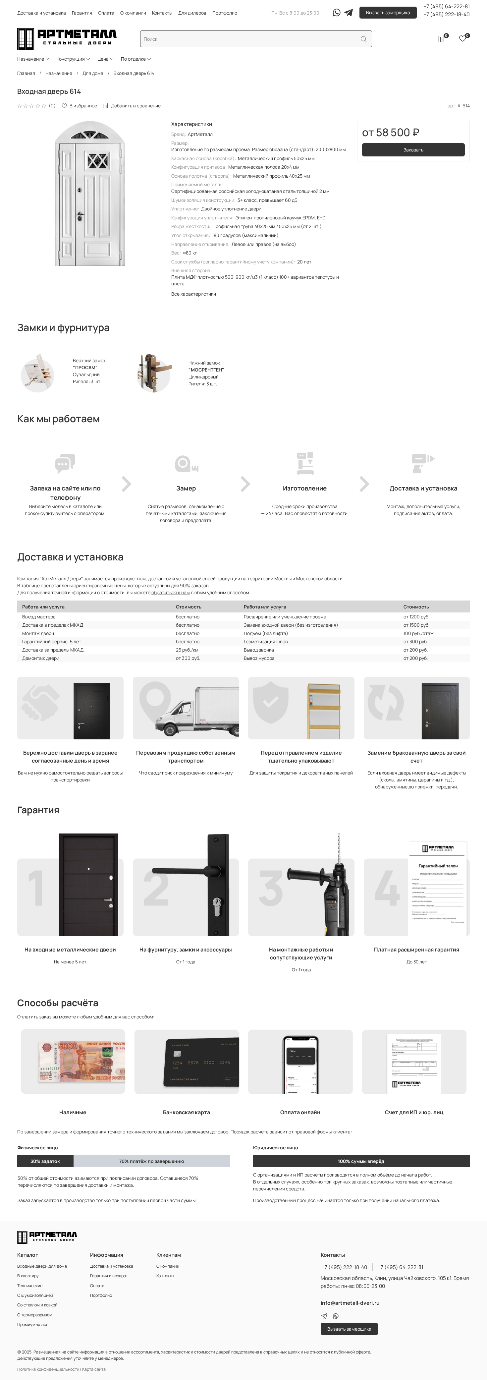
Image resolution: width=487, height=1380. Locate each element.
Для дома (92, 73)
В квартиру (28, 1276)
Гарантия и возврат (109, 1276)
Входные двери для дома (42, 1266)
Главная (26, 73)
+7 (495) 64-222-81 (446, 6)
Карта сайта (94, 1369)
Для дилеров (192, 13)
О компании (133, 13)
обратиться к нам (170, 592)
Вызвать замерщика (388, 12)
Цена (103, 59)
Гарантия (82, 13)
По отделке (133, 59)
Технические (29, 1286)
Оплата (106, 13)
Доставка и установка (41, 13)
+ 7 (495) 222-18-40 (344, 1267)
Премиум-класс (32, 1324)
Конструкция (71, 59)
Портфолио (224, 13)
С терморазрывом (34, 1315)
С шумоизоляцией (35, 1295)
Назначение (30, 59)
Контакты (162, 13)
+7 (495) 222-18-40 (446, 14)
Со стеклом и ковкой (37, 1305)
